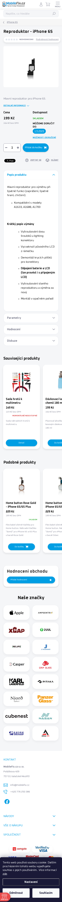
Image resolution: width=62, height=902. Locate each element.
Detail (21, 443)
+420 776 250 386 (20, 792)
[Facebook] (6, 801)
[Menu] (57, 4)
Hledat (54, 14)
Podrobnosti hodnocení (47, 39)
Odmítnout (16, 893)
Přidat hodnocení (19, 580)
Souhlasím (46, 893)
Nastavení (31, 882)
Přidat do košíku (33, 147)
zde (5, 873)
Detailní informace (14, 106)
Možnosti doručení (44, 138)
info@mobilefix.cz (19, 785)
